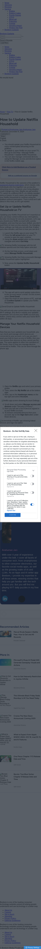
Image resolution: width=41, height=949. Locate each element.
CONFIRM (12, 515)
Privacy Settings (33, 947)
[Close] (36, 431)
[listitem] (20, 470)
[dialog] (20, 474)
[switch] (32, 476)
